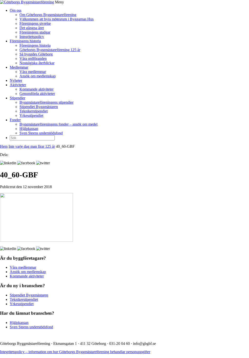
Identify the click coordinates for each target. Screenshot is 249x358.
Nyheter (16, 80)
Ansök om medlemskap (37, 76)
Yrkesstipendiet (31, 115)
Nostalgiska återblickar (36, 63)
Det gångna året (31, 28)
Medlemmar (19, 67)
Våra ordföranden (33, 58)
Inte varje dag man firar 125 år (32, 146)
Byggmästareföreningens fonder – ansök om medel (58, 124)
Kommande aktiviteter (36, 89)
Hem (4, 146)
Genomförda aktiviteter (37, 94)
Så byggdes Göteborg (36, 54)
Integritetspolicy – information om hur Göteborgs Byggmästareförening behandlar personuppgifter (75, 352)
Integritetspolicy (31, 37)
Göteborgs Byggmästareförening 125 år (49, 50)
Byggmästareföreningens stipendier (46, 102)
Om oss (15, 10)
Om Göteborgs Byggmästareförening (47, 15)
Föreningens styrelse (35, 23)
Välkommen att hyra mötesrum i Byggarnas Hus (56, 19)
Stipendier (17, 98)
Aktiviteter (18, 85)
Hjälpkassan (28, 129)
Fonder (15, 120)
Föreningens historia (25, 41)
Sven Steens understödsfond (41, 133)
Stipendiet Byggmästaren (38, 107)
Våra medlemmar (32, 72)
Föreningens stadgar (34, 32)
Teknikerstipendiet (33, 111)
